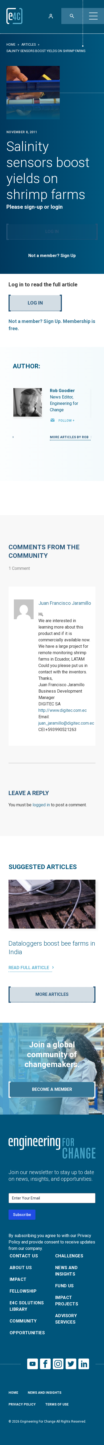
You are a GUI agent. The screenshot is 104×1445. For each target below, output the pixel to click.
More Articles (52, 994)
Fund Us (64, 1285)
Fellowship (23, 1291)
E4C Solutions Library (27, 1306)
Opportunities (27, 1332)
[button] (93, 16)
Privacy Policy (22, 1404)
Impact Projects (66, 1300)
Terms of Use (57, 1404)
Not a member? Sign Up (52, 255)
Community (23, 1321)
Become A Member (52, 1089)
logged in (41, 804)
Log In (52, 231)
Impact (18, 1279)
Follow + (66, 421)
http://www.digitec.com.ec (62, 710)
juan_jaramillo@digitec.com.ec (66, 723)
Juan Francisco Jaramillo (64, 603)
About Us (21, 1267)
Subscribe (22, 1215)
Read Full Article (29, 967)
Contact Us (24, 1255)
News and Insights (66, 1271)
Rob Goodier (62, 390)
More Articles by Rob (69, 437)
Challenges (69, 1255)
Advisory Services (66, 1319)
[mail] (52, 420)
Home (10, 44)
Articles (28, 44)
